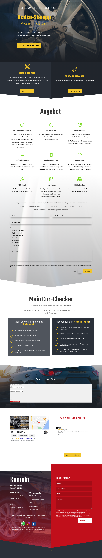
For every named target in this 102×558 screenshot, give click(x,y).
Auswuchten (16, 240)
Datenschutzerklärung (40, 533)
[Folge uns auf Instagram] (28, 525)
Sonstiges (15, 245)
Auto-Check (16, 238)
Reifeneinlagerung (18, 230)
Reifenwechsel (17, 233)
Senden (87, 271)
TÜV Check (15, 243)
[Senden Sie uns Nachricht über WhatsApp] (23, 525)
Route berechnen (15, 401)
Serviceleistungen (18, 235)
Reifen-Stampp (16, 385)
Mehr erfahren (27, 91)
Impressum (47, 551)
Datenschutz (54, 551)
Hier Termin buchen (29, 45)
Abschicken (85, 520)
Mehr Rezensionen (72, 455)
